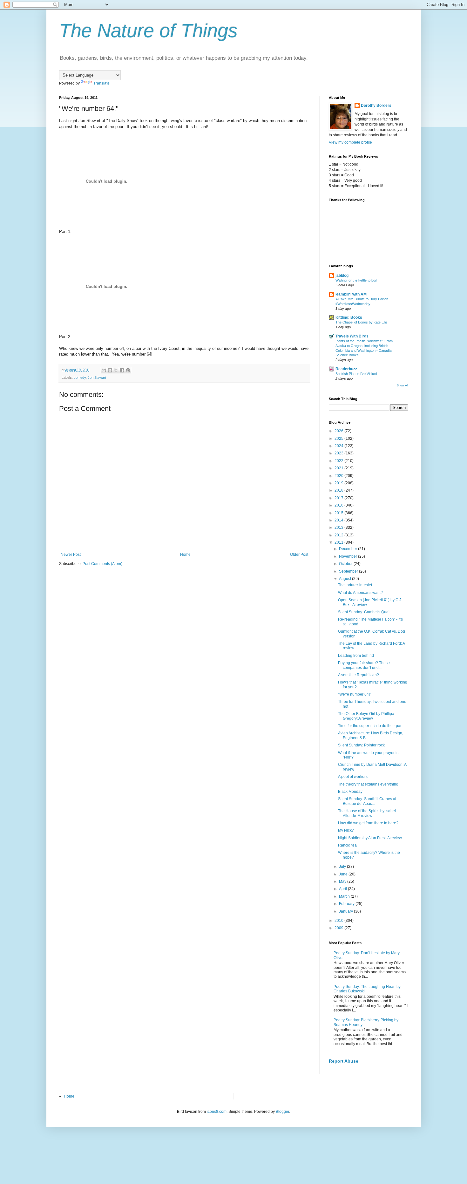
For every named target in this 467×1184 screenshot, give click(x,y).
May (343, 881)
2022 (339, 461)
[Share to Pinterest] (128, 370)
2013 (339, 527)
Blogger (282, 1111)
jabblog (342, 275)
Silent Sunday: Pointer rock (361, 745)
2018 (339, 490)
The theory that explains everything (368, 784)
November (348, 556)
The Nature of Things (148, 30)
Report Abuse (343, 1061)
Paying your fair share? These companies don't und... (364, 665)
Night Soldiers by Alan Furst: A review (370, 838)
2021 (339, 468)
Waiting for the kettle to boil (355, 280)
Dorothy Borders (376, 105)
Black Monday (350, 791)
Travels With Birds (352, 336)
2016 (339, 505)
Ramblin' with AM (351, 294)
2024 (339, 446)
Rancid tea (347, 845)
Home (185, 554)
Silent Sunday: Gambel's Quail (364, 612)
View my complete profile (350, 142)
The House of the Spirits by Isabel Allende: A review (367, 813)
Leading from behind (356, 655)
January (346, 911)
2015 (339, 513)
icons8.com (217, 1111)
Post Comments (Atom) (102, 563)
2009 (339, 928)
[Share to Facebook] (122, 370)
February (347, 904)
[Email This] (104, 370)
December (348, 549)
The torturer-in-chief (355, 585)
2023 (339, 453)
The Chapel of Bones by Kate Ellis (361, 322)
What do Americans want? (360, 592)
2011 (339, 542)
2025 (339, 438)
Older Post (299, 554)
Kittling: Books (348, 317)
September (349, 571)
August (345, 578)
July (343, 866)
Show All (402, 385)
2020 (339, 475)
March (345, 896)
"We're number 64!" (354, 694)
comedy (80, 377)
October (346, 563)
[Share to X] (116, 370)
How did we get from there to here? (368, 823)
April (343, 889)
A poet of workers (353, 776)
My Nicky (346, 830)
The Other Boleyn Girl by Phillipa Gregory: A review (366, 715)
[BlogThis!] (110, 370)
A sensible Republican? (358, 675)
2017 (339, 498)
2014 (339, 520)
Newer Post (71, 554)
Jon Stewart (97, 377)
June (344, 874)
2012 (339, 535)
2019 (339, 483)
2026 (339, 431)
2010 (339, 920)
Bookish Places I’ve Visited (356, 374)
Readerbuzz (346, 369)
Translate (101, 83)
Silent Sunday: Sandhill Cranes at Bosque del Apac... (367, 801)
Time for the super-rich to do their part (370, 726)
